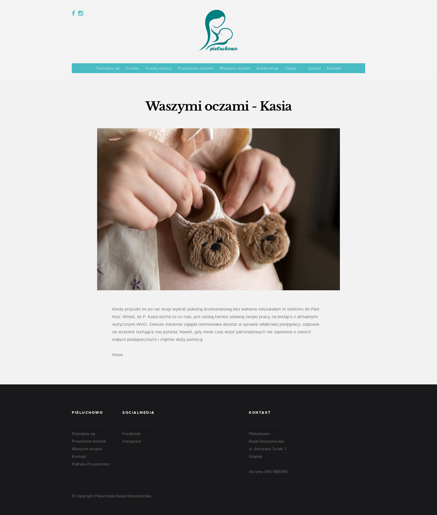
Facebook (131, 433)
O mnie (132, 68)
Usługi (290, 68)
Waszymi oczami (235, 68)
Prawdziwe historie (195, 68)
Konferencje (268, 68)
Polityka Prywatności (91, 464)
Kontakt (334, 68)
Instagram (131, 441)
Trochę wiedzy (158, 68)
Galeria (314, 68)
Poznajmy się (108, 68)
